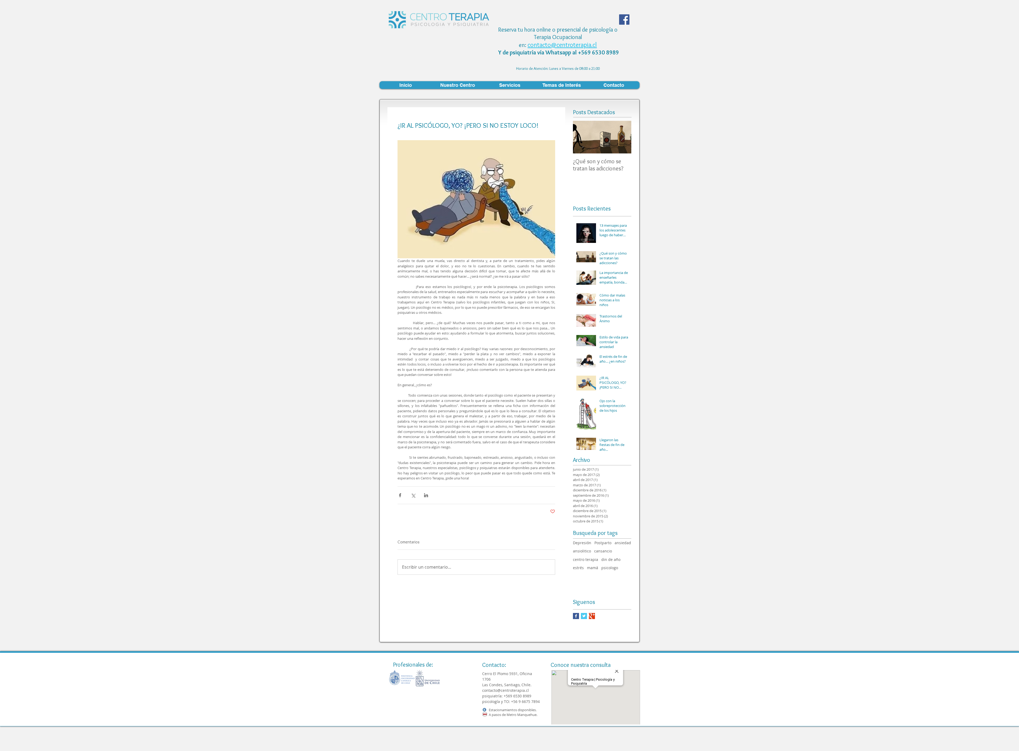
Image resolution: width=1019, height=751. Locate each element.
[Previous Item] (581, 137)
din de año (610, 559)
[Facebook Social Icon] (624, 19)
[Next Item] (622, 137)
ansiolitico (582, 550)
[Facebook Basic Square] (576, 616)
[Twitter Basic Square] (584, 616)
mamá (592, 567)
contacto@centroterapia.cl (562, 45)
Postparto (602, 542)
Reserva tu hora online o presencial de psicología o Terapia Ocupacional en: (558, 37)
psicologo (609, 567)
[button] (457, 85)
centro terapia (585, 559)
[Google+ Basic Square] (592, 616)
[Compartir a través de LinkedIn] (426, 495)
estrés (578, 567)
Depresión (582, 542)
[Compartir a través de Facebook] (400, 495)
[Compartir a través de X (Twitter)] (413, 495)
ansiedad (623, 542)
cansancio (603, 550)
